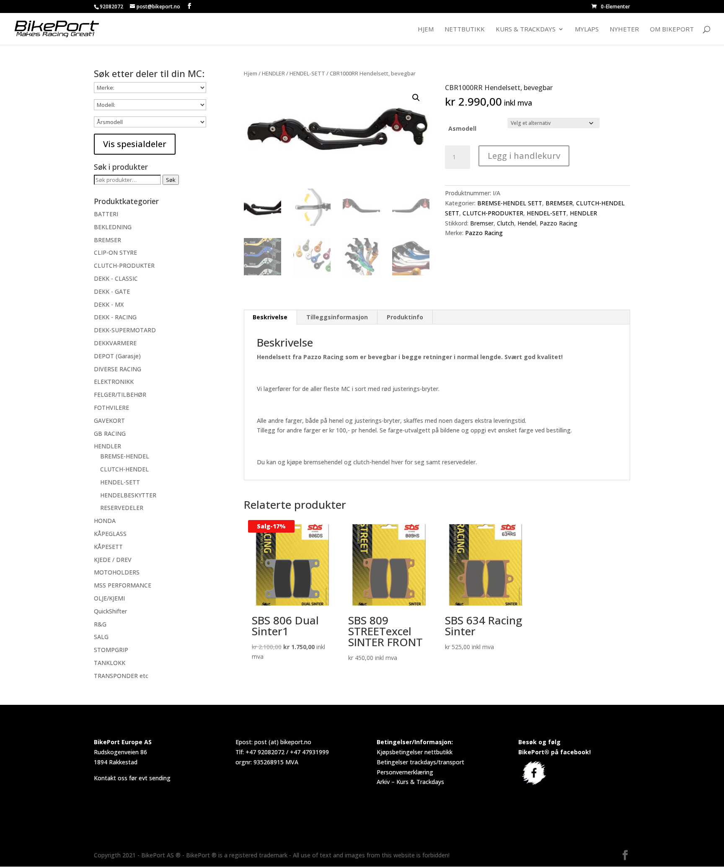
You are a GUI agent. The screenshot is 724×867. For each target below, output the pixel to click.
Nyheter (624, 29)
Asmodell (462, 128)
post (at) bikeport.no (282, 742)
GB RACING (110, 433)
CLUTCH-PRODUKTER (493, 213)
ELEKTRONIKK (114, 382)
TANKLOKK (109, 663)
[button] (416, 97)
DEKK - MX (109, 304)
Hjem (426, 29)
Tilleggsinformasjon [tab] (337, 317)
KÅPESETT (108, 547)
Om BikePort (672, 29)
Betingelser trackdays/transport (420, 762)
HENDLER (273, 73)
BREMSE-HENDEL (124, 456)
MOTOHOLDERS (117, 572)
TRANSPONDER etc (121, 676)
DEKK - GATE (112, 291)
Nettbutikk (465, 29)
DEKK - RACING (115, 317)
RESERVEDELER (121, 508)
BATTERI (106, 214)
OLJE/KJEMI (109, 598)
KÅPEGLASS (110, 534)
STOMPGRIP (111, 650)
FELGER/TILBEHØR (120, 395)
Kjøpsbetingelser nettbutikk (414, 752)
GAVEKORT (109, 420)
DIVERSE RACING (117, 369)
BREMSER (559, 203)
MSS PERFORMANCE (122, 585)
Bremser (482, 223)
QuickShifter (110, 611)
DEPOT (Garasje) (117, 356)
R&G (100, 624)
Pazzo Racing (558, 223)
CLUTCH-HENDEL (124, 469)
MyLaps (587, 29)
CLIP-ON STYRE (115, 252)
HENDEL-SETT (307, 73)
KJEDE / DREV (113, 560)
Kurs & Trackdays (526, 29)
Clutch (505, 223)
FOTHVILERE (111, 408)
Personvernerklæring (405, 772)
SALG (101, 637)
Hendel (526, 223)
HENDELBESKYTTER (128, 495)
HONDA (105, 521)
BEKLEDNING (113, 227)
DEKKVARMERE (115, 343)
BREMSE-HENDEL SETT (509, 203)
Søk (171, 180)
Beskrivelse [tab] (270, 317)
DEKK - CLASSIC (116, 278)
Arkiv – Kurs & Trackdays (410, 782)
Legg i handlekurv (524, 155)
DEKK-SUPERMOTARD (125, 330)
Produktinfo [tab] (405, 317)
